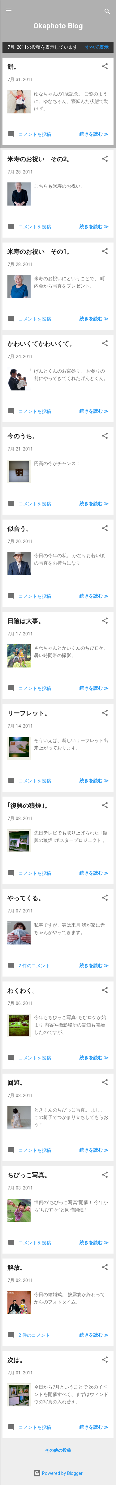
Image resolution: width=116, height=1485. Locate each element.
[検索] (107, 12)
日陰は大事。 (26, 621)
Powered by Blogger (62, 1473)
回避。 (16, 1082)
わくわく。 (22, 990)
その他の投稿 (58, 1450)
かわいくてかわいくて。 (41, 343)
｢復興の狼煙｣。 (29, 805)
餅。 (13, 66)
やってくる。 (26, 898)
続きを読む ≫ (94, 134)
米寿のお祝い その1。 (40, 251)
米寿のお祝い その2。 (40, 159)
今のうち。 (22, 436)
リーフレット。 (29, 713)
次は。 (16, 1360)
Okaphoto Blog (58, 26)
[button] (105, 67)
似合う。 (19, 528)
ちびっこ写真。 (29, 1175)
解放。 (16, 1267)
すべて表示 (97, 47)
